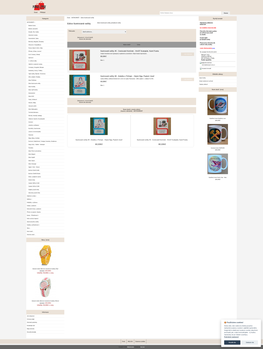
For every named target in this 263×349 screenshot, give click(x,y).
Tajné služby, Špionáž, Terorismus (36, 73)
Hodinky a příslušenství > (33, 225)
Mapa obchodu (30, 328)
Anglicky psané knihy (33, 189)
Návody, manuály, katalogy (34, 115)
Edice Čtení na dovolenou (34, 151)
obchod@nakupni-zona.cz (208, 64)
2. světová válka (32, 60)
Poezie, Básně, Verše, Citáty (35, 48)
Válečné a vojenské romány (34, 64)
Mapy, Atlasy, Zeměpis (33, 138)
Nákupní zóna (130, 346)
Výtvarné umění (31, 106)
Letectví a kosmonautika (34, 131)
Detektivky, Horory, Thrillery (34, 70)
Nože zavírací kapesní (32, 218)
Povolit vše (232, 342)
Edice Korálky (31, 86)
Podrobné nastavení (231, 337)
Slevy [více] (45, 240)
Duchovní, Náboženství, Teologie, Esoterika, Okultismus (42, 141)
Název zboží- (127, 44)
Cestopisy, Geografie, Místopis (35, 67)
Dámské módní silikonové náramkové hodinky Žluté (45, 268)
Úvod (35, 12)
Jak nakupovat (30, 316)
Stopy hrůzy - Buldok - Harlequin (36, 144)
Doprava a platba (140, 341)
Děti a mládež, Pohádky (33, 77)
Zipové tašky (202, 77)
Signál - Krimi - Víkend (33, 167)
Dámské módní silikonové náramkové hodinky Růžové (45, 301)
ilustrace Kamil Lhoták (33, 170)
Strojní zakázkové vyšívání (206, 81)
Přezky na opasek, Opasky (34, 212)
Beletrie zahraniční (32, 28)
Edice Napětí (31, 157)
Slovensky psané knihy (33, 192)
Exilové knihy (31, 180)
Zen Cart (142, 346)
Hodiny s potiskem (31, 205)
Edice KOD (30, 96)
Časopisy (30, 147)
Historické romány (32, 35)
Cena (138, 44)
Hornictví (30, 122)
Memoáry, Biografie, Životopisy (35, 41)
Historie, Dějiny (31, 102)
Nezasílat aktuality (31, 332)
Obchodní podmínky (32, 322)
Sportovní (30, 57)
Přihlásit (42, 12)
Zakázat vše (250, 342)
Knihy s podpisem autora (34, 176)
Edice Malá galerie (32, 109)
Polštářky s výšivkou (32, 202)
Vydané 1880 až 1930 (33, 183)
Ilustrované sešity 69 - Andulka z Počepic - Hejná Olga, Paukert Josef (127, 76)
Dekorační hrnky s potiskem (34, 208)
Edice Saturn (31, 160)
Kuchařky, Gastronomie (33, 128)
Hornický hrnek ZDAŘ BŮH (218, 148)
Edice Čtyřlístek (31, 80)
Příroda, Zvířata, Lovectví (34, 51)
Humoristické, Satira (33, 38)
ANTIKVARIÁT (75, 17)
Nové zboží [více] (217, 89)
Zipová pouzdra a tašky (33, 221)
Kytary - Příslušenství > (33, 215)
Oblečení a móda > (31, 196)
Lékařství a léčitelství (33, 125)
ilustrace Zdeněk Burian (33, 173)
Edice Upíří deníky (32, 89)
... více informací (187, 54)
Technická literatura (32, 112)
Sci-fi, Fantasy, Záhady (33, 54)
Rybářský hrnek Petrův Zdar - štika (218, 177)
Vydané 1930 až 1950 (33, 186)
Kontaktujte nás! (31, 325)
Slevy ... (29, 228)
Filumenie (30, 135)
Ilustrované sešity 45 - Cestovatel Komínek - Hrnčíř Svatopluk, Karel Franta (129, 51)
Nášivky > (29, 199)
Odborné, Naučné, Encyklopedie (36, 118)
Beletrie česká (31, 25)
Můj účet (130, 341)
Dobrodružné (31, 93)
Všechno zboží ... (31, 234)
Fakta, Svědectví (32, 99)
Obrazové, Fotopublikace (34, 44)
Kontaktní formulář (206, 68)
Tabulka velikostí (203, 84)
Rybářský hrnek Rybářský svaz (218, 118)
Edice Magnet (31, 154)
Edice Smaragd (31, 163)
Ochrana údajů (30, 319)
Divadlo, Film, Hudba (33, 32)
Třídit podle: (72, 31)
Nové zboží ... (30, 231)
